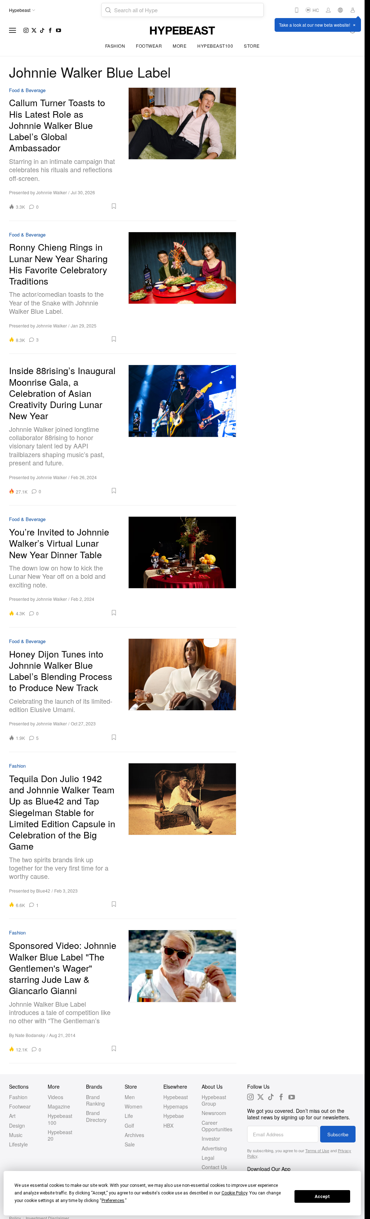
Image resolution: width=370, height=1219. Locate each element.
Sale (130, 1144)
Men (130, 1097)
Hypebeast (175, 1097)
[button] (80, 206)
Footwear (149, 46)
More (179, 46)
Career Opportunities (217, 1126)
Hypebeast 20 (60, 1135)
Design (17, 1125)
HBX (168, 1125)
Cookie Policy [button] (234, 1193)
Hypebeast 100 (60, 1119)
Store (252, 46)
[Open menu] (12, 30)
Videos (55, 1097)
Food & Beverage (27, 90)
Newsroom (214, 1112)
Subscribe (337, 1134)
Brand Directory (96, 1116)
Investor (211, 1138)
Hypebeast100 (215, 46)
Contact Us (214, 1167)
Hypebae (173, 1115)
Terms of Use (317, 1150)
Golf (129, 1125)
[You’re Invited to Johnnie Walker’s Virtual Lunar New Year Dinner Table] (182, 566)
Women (133, 1106)
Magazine (59, 1106)
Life (129, 1115)
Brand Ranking (95, 1100)
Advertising (214, 1148)
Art (12, 1115)
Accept (322, 1196)
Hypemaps (175, 1106)
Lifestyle (18, 1144)
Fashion (115, 46)
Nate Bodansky (30, 1035)
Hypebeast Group (214, 1100)
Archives (134, 1134)
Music (15, 1134)
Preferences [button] (113, 1200)
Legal (208, 1157)
